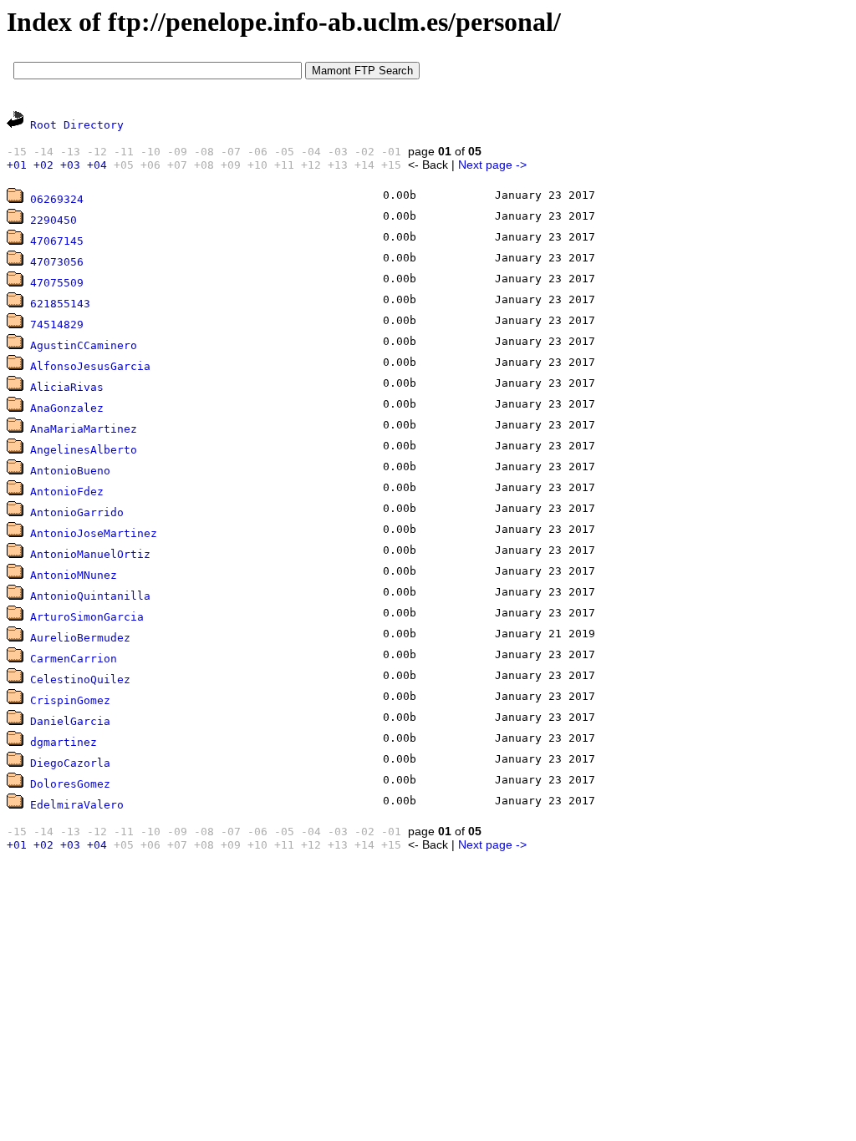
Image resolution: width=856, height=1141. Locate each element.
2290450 (53, 220)
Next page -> (492, 164)
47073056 (57, 262)
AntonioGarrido (77, 512)
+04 (97, 165)
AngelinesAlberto (83, 450)
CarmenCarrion (73, 658)
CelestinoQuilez (80, 679)
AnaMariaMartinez (83, 429)
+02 (43, 165)
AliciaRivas (67, 387)
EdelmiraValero (77, 805)
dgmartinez (63, 742)
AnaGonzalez (67, 408)
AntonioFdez (67, 491)
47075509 (57, 282)
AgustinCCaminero (83, 345)
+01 (17, 165)
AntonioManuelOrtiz (90, 554)
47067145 (57, 241)
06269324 (57, 199)
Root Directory (77, 125)
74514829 (57, 324)
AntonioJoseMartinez (93, 533)
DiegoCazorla (70, 763)
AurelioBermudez (80, 637)
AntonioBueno (70, 470)
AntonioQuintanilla (90, 596)
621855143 (60, 303)
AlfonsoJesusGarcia (90, 366)
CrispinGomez (70, 700)
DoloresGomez (70, 784)
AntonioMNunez (73, 575)
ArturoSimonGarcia (87, 617)
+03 (70, 165)
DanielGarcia (70, 721)
